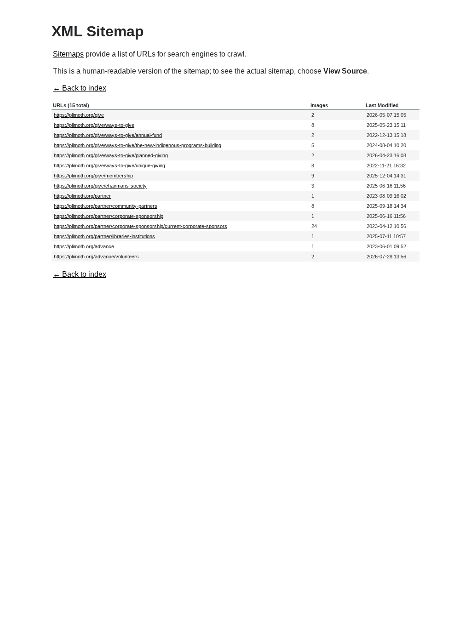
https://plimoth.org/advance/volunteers (96, 256)
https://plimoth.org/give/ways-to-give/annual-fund (108, 135)
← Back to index (79, 88)
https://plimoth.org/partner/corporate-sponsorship (108, 216)
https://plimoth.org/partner (82, 196)
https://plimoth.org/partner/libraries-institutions (104, 236)
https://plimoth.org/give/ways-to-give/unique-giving (109, 165)
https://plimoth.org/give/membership (93, 175)
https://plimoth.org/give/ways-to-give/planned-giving (111, 155)
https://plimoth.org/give (79, 115)
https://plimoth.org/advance (84, 246)
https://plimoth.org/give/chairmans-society (100, 185)
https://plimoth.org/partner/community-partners (105, 206)
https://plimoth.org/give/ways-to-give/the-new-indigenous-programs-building (137, 145)
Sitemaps (68, 54)
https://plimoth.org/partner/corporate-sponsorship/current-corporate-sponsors (140, 226)
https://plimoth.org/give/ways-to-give (94, 125)
